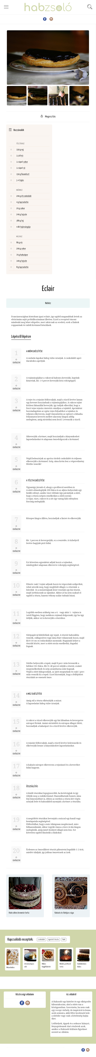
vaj (22, 149)
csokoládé (41, 939)
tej (22, 221)
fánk (63, 939)
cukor (25, 162)
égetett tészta (53, 939)
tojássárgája (25, 227)
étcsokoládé (26, 196)
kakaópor (24, 255)
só (24, 168)
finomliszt (25, 174)
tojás (22, 180)
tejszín (24, 214)
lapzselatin (23, 202)
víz (22, 156)
